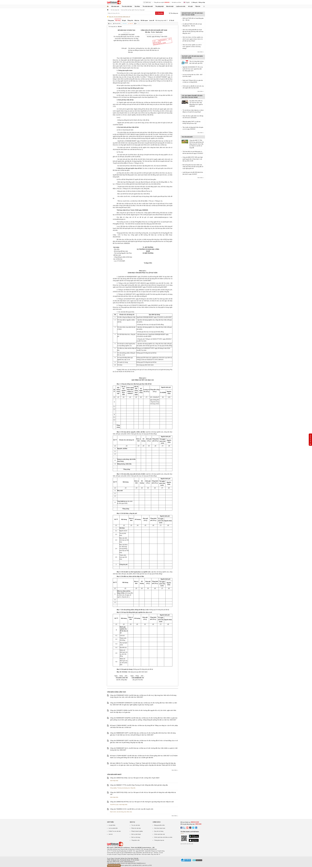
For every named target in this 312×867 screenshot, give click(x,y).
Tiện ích (197, 6)
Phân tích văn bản (136, 828)
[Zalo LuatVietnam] (184, 828)
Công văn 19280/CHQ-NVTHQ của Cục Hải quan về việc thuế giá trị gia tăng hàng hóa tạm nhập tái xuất (142, 801)
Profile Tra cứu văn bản (115, 831)
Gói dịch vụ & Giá (176, 2)
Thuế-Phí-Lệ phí (114, 804)
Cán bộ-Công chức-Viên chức (124, 811)
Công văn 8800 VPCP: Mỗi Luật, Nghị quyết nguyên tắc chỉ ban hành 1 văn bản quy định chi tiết (193, 159)
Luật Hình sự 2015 (147, 865)
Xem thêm (174, 770)
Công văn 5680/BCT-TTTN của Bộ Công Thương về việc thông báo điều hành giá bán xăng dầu (139, 785)
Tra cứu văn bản (127, 6)
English (188, 2)
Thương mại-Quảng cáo (123, 788)
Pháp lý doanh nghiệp (137, 831)
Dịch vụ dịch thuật (136, 834)
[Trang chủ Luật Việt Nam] (114, 2)
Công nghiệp (113, 788)
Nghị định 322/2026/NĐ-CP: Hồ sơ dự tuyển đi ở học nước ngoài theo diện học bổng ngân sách (193, 68)
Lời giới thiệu (112, 825)
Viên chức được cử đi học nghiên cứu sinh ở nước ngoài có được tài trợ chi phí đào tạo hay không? (193, 39)
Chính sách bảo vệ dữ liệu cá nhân (163, 837)
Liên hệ (110, 834)
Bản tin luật (169, 6)
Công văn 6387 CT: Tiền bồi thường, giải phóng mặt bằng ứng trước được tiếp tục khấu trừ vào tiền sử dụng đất (196, 144)
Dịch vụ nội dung (135, 837)
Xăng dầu (132, 788)
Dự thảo (137, 6)
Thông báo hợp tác (159, 840)
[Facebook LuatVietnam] (181, 828)
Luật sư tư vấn (180, 6)
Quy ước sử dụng (158, 831)
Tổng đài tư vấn (135, 840)
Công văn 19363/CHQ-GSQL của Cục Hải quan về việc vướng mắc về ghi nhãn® (134, 778)
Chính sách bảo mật (159, 834)
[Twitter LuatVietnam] (193, 828)
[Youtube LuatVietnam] (187, 828)
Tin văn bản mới (148, 6)
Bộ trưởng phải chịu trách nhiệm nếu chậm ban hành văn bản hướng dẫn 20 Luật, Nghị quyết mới (193, 166)
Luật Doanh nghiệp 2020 (124, 865)
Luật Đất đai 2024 (136, 865)
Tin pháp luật (159, 6)
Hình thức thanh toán (159, 828)
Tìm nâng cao (174, 13)
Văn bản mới (115, 6)
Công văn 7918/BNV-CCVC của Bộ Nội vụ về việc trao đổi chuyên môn (131, 809)
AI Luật (190, 6)
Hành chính (113, 811)
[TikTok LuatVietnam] (190, 828)
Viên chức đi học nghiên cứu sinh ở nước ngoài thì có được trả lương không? (192, 46)
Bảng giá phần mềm (159, 825)
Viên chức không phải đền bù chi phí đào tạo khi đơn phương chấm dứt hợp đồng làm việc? (193, 31)
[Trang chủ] (107, 6)
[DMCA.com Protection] (197, 860)
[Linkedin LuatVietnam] (196, 828)
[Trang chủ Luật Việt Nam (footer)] (115, 845)
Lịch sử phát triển (113, 828)
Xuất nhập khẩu (114, 780)
